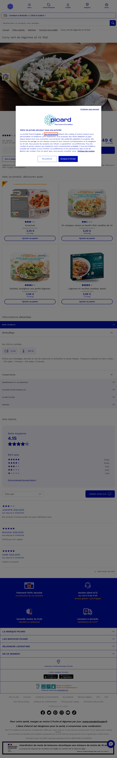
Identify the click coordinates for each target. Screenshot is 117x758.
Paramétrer (47, 159)
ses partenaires (51, 134)
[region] (58, 136)
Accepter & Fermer (68, 159)
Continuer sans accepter (89, 109)
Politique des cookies (86, 151)
